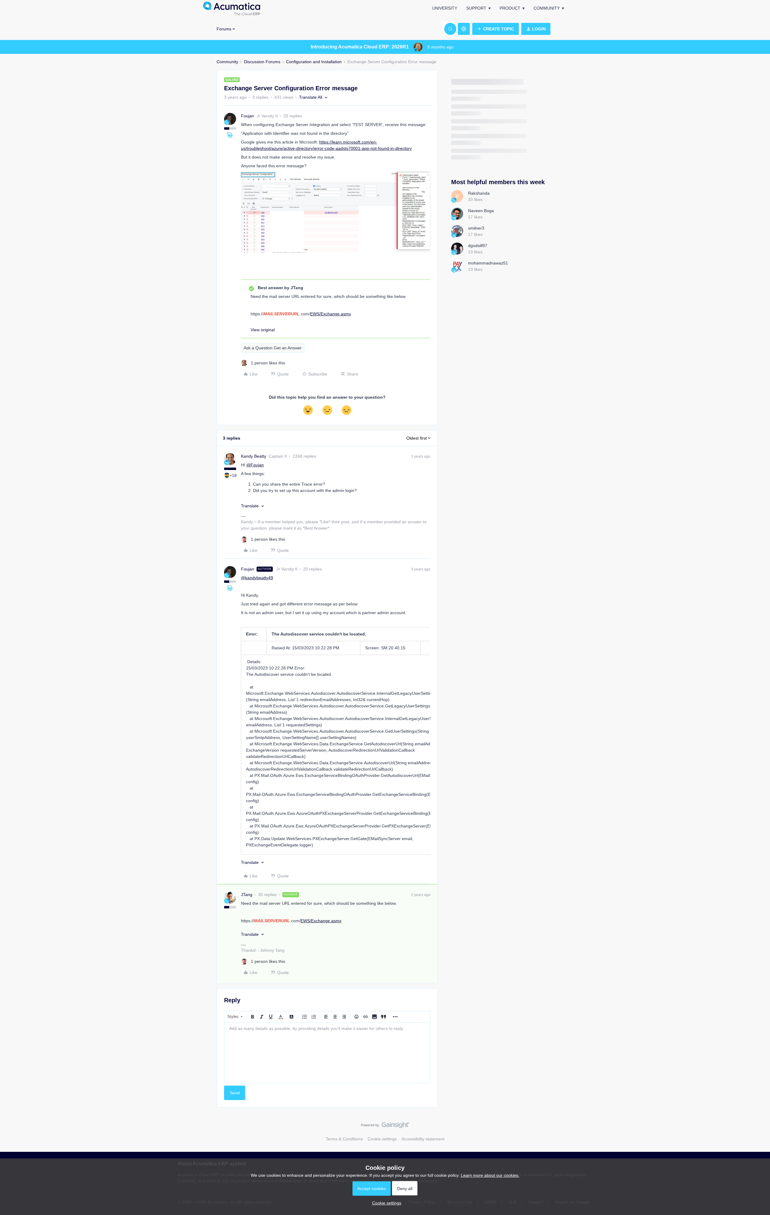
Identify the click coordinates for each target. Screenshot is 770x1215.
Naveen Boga (481, 210)
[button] (495, 29)
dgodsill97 (477, 245)
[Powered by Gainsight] (385, 1126)
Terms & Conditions (344, 1138)
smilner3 (476, 228)
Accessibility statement (423, 1138)
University (444, 8)
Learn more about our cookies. (490, 1175)
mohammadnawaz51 (488, 263)
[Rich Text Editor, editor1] (327, 1053)
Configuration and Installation (314, 61)
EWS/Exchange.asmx (330, 313)
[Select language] (464, 29)
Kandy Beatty (253, 456)
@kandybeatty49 (257, 577)
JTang (246, 894)
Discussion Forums (262, 61)
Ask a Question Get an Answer (273, 347)
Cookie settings (382, 1138)
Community (547, 8)
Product (510, 8)
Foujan (247, 115)
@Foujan (255, 464)
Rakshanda (479, 193)
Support (476, 8)
